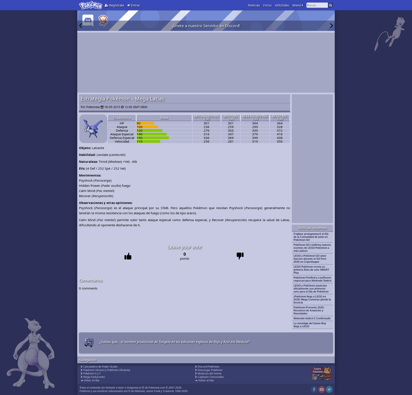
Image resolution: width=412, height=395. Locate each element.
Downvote (240, 256)
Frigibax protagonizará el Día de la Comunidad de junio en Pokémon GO (311, 236)
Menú (297, 5)
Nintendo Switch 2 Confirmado (312, 318)
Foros (267, 5)
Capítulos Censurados (211, 377)
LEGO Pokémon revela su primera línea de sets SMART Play (311, 269)
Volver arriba (91, 380)
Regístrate (116, 5)
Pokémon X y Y (92, 373)
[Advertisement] (206, 63)
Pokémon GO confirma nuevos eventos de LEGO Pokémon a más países (312, 247)
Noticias (254, 5)
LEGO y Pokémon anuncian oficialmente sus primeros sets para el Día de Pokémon (311, 288)
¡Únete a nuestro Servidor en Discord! (206, 25)
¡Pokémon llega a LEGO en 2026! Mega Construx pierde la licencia (312, 299)
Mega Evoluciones (94, 377)
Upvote (128, 256)
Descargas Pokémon (210, 370)
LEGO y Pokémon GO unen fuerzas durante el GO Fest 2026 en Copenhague (310, 258)
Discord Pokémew (208, 366)
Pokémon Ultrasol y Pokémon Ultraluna (106, 370)
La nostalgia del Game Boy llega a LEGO (310, 325)
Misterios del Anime (209, 373)
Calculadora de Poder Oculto (100, 366)
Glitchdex (282, 5)
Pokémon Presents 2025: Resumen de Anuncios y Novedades (309, 310)
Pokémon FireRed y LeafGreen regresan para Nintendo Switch (312, 279)
